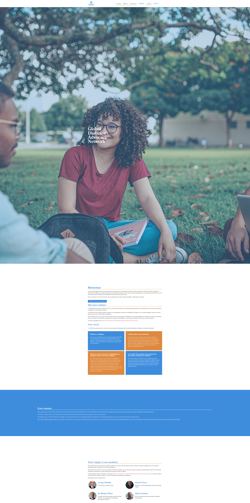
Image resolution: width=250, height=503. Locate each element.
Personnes (133, 3)
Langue (156, 3)
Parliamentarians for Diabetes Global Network (127, 320)
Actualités (141, 3)
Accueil (118, 3)
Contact (149, 3)
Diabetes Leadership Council (108, 320)
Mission (125, 3)
